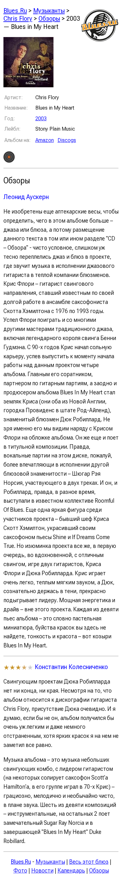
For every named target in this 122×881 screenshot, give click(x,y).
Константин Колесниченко (71, 667)
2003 (41, 118)
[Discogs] (9, 158)
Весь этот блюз (89, 861)
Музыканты (49, 10)
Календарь (71, 870)
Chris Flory (17, 18)
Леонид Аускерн (26, 197)
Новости (42, 870)
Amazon (44, 140)
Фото (20, 870)
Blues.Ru (15, 10)
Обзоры (49, 18)
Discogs (67, 140)
